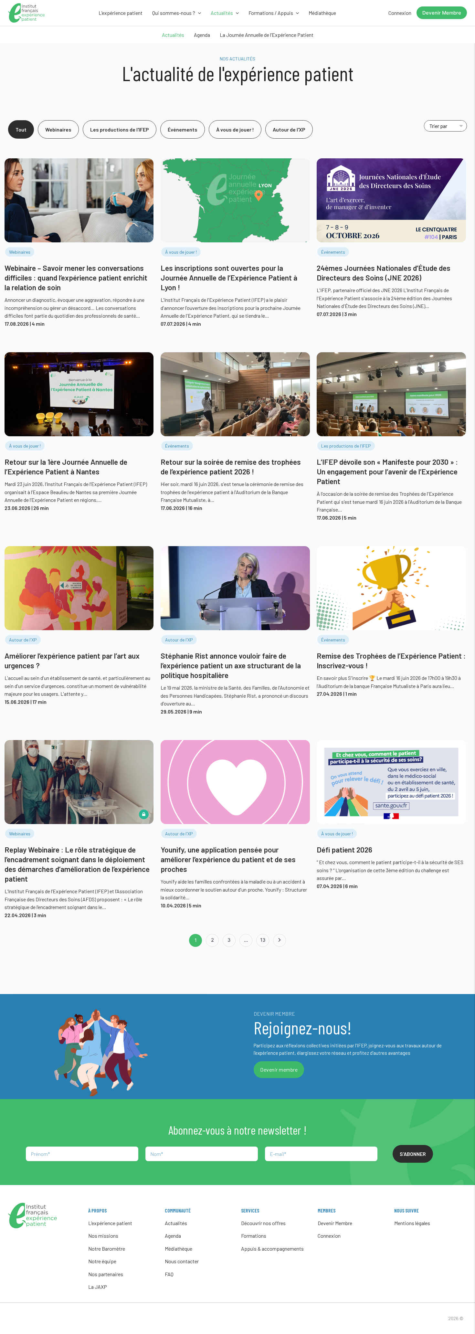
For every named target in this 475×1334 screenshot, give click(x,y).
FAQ (169, 1274)
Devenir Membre (441, 13)
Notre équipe (102, 1261)
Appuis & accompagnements (272, 1248)
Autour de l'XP (289, 129)
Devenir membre (279, 1069)
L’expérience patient (120, 13)
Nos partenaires (105, 1274)
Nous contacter (182, 1261)
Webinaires (58, 129)
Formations (253, 1236)
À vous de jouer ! (235, 129)
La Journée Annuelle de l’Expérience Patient (266, 35)
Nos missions (103, 1236)
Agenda (202, 35)
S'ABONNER (413, 1154)
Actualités (173, 35)
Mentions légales (412, 1223)
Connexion (399, 13)
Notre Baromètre (106, 1248)
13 (263, 940)
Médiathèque (322, 13)
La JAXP (97, 1287)
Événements (182, 129)
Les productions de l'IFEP (119, 129)
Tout (21, 129)
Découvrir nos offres (263, 1223)
